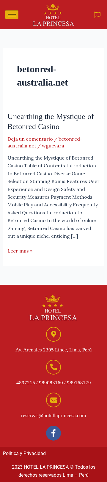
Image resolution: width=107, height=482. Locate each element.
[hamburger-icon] (11, 14)
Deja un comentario (30, 139)
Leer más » (19, 250)
